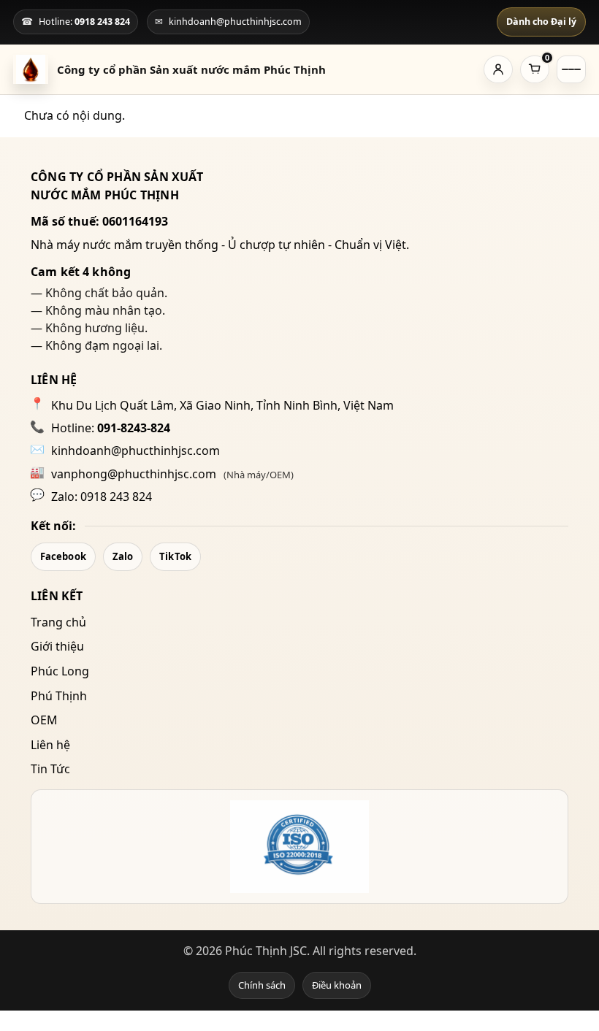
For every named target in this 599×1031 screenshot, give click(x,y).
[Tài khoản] (498, 69)
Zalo (122, 556)
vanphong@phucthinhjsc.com (133, 474)
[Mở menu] (571, 69)
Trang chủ (58, 622)
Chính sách (262, 985)
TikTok (175, 556)
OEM (44, 720)
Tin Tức (50, 769)
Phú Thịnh (59, 696)
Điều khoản (337, 985)
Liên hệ (50, 745)
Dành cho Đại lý (541, 21)
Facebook (63, 556)
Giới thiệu (57, 646)
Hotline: (110, 428)
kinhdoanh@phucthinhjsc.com (135, 450)
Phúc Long (60, 671)
